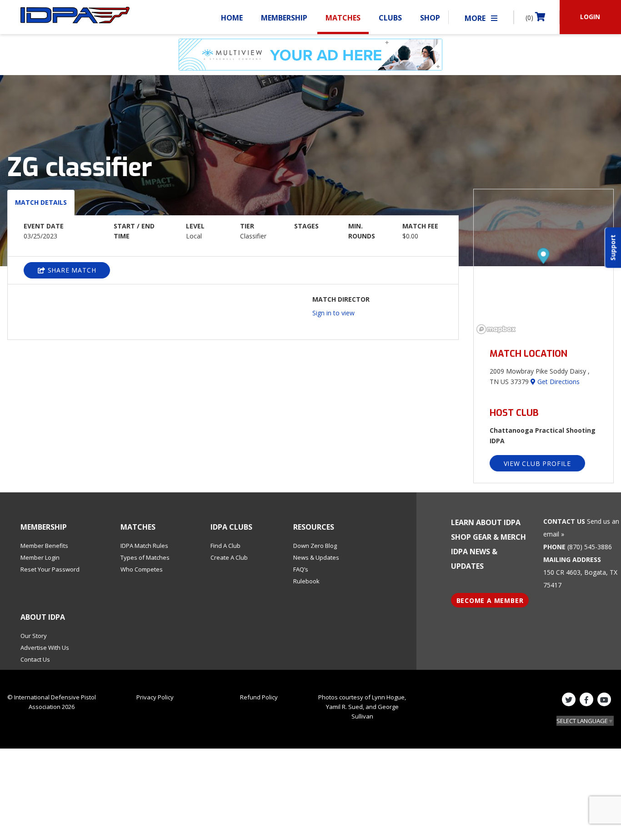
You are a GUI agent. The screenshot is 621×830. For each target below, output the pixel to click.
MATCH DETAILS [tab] (41, 202)
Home (232, 18)
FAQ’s (300, 569)
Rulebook (306, 581)
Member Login (40, 557)
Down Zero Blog (315, 546)
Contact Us (35, 659)
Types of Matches (145, 557)
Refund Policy (259, 697)
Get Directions (558, 381)
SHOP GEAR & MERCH (488, 537)
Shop (430, 18)
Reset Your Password (50, 569)
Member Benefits (44, 546)
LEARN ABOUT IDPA (486, 522)
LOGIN (590, 16)
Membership (284, 18)
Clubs (390, 18)
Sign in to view (333, 313)
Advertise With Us (44, 647)
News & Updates (316, 557)
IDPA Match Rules (144, 546)
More (476, 18)
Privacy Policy (155, 697)
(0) (530, 17)
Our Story (33, 636)
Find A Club (225, 546)
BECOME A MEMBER (490, 600)
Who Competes (141, 569)
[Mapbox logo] (496, 329)
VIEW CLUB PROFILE (537, 463)
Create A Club (229, 557)
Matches (343, 18)
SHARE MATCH (70, 270)
